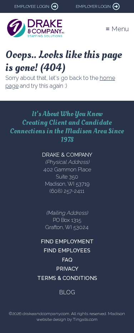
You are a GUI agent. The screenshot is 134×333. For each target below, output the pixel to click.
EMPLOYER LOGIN (93, 6)
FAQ (67, 260)
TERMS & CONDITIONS (67, 278)
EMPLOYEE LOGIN (31, 6)
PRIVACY (67, 269)
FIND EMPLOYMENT (67, 241)
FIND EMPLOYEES (67, 250)
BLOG (67, 292)
